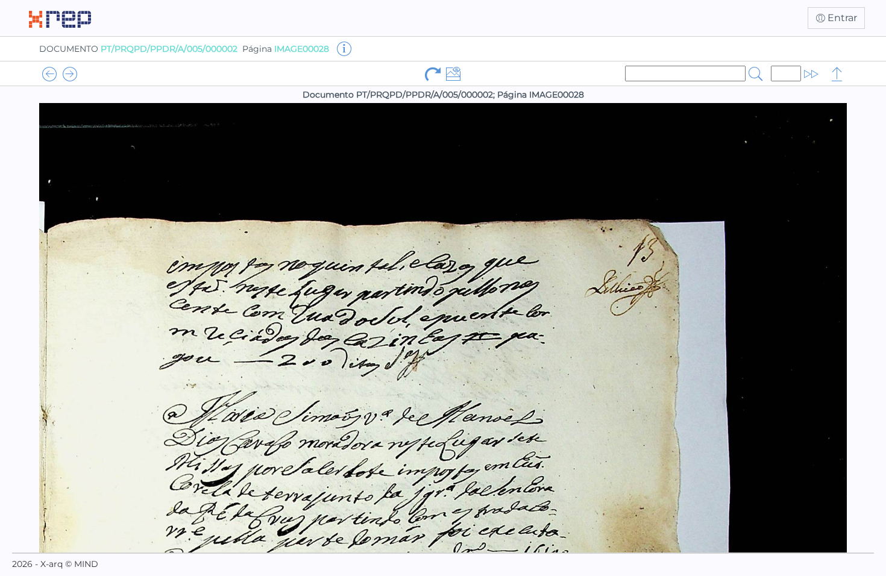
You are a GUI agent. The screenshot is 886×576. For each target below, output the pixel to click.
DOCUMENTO (138, 48)
